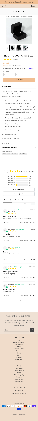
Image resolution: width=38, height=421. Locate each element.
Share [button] (7, 222)
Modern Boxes (15, 16)
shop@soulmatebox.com (19, 393)
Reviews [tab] (6, 200)
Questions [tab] (18, 200)
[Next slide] (30, 48)
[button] (31, 222)
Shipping (5, 65)
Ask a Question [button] (19, 194)
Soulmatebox (21, 414)
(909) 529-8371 (19, 390)
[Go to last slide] (7, 48)
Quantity (6, 71)
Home (7, 16)
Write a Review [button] (19, 189)
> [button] (23, 300)
